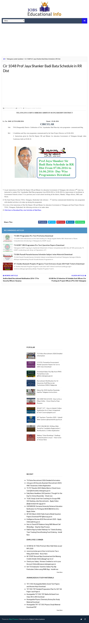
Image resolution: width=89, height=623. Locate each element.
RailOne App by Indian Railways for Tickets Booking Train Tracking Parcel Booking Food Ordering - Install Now (44, 532)
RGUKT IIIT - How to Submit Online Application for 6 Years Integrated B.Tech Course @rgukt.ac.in (49, 410)
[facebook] (85, 619)
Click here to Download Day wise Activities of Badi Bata (23, 210)
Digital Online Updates (37, 619)
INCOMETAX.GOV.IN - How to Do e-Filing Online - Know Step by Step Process (49, 401)
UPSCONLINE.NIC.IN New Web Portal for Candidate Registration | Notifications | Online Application (48, 428)
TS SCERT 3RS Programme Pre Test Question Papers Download (39, 245)
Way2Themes (13, 619)
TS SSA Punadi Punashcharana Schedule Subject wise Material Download (43, 254)
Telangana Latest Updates (15, 59)
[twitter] (81, 619)
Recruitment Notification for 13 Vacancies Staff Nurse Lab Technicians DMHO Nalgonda (47, 383)
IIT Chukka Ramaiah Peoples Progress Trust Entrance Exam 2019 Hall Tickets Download (49, 264)
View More (59, 572)
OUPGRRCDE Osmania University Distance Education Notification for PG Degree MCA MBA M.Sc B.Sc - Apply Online (44, 508)
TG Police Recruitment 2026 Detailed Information (43, 480)
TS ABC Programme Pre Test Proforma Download (33, 236)
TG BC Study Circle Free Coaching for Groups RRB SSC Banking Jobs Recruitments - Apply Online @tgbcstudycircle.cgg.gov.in (43, 501)
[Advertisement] (44, 40)
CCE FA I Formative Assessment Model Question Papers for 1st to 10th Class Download (48, 364)
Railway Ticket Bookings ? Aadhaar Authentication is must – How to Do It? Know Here (49, 437)
